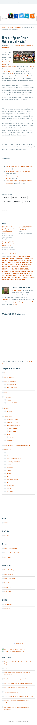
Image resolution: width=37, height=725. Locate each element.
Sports (6, 408)
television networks (9, 66)
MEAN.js (6, 536)
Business (7, 373)
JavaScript (10, 468)
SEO (8, 482)
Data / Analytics (13, 428)
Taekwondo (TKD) (12, 403)
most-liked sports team (16, 262)
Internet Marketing (10, 381)
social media (24, 76)
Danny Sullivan (8, 574)
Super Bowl (28, 273)
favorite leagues (15, 258)
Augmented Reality (12, 419)
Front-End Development (14, 459)
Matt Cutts (7, 591)
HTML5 (9, 465)
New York (19, 265)
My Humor (7, 557)
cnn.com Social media (18, 256)
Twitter (32, 66)
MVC (8, 476)
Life (5, 393)
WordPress (10, 491)
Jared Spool (7, 604)
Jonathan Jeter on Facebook (15, 16)
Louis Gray (7, 587)
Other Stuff (7, 397)
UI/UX (9, 488)
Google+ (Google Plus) (13, 462)
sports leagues (7, 71)
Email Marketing (11, 384)
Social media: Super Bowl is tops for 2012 (20, 171)
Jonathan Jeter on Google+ (10, 16)
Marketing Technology (13, 425)
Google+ (15, 304)
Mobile (9, 434)
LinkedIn (31, 302)
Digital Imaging (9, 377)
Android (11, 437)
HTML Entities (8, 523)
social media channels (18, 271)
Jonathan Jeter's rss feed (32, 16)
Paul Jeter (7, 609)
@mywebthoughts (19, 302)
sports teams (18, 273)
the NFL (21, 275)
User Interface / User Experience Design (17, 445)
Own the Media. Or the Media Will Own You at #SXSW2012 (25, 228)
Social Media (14, 269)
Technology (7, 416)
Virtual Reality (11, 440)
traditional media (13, 277)
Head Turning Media (10, 548)
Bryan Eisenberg (9, 570)
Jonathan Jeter (18, 10)
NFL (11, 73)
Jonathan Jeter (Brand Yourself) (13, 553)
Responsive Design (12, 479)
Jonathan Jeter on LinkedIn (27, 16)
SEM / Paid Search (12, 387)
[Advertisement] (18, 627)
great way (13, 260)
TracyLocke (6, 299)
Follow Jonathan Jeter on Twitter (21, 16)
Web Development (9, 450)
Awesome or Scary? (12, 422)
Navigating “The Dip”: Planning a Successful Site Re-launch (8, 243)
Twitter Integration (18, 280)
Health (9, 400)
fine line (26, 258)
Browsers (9, 453)
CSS (8, 456)
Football (13, 254)
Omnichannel (12, 431)
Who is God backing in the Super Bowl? (19, 166)
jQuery (9, 470)
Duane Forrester (9, 578)
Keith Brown (8, 583)
